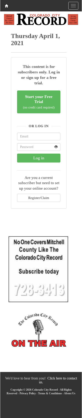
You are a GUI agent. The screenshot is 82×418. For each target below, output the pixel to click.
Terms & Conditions (50, 393)
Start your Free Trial (39, 101)
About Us (69, 393)
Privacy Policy (28, 393)
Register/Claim (38, 198)
